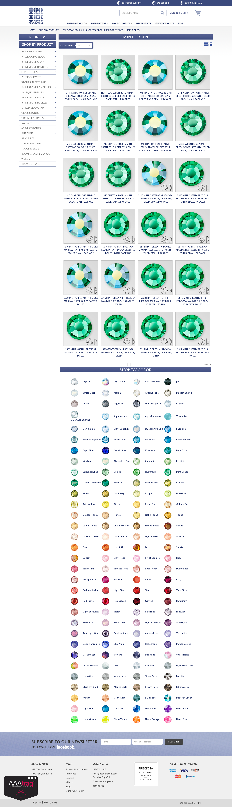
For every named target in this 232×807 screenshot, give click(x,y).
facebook (65, 747)
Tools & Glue (30, 148)
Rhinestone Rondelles (36, 87)
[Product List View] (210, 44)
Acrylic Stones (31, 128)
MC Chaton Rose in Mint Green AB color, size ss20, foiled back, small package (81, 147)
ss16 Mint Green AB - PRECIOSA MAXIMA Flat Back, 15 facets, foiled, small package (81, 250)
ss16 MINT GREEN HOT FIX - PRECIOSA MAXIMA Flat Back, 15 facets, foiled (192, 301)
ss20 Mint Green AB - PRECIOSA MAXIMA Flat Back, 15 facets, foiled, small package (155, 198)
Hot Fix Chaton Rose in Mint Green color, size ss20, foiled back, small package (118, 96)
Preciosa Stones (32, 51)
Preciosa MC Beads (33, 56)
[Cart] (198, 13)
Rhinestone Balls (32, 97)
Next (206, 364)
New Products (143, 23)
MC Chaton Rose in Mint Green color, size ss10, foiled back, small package (118, 198)
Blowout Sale (30, 163)
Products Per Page (68, 45)
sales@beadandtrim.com (105, 773)
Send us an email (193, 3)
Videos (25, 158)
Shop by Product (76, 23)
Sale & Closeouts (121, 23)
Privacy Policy (50, 802)
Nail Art (26, 123)
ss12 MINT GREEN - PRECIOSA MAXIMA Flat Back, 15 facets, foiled (192, 352)
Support (70, 777)
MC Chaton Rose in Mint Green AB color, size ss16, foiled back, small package (155, 147)
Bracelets (27, 138)
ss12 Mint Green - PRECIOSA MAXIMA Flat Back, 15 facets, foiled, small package (155, 250)
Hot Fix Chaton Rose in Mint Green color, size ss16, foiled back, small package (192, 96)
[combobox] (142, 13)
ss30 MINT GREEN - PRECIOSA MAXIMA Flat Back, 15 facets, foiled (80, 352)
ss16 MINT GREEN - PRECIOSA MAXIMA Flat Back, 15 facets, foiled (155, 352)
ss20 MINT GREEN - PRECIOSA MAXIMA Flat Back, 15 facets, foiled (118, 352)
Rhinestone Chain (32, 61)
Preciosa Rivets (31, 77)
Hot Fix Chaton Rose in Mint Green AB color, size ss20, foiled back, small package (81, 96)
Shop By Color (98, 23)
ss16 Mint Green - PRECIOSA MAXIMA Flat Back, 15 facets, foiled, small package (118, 250)
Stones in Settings (33, 82)
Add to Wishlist (116, 384)
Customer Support (132, 3)
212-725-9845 (163, 3)
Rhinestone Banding (34, 66)
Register (183, 12)
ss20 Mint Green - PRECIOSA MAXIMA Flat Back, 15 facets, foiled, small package (192, 198)
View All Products (164, 23)
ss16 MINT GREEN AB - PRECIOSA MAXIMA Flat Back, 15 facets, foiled (118, 301)
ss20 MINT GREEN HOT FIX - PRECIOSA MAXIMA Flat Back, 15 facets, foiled (155, 301)
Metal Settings (31, 143)
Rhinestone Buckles (34, 102)
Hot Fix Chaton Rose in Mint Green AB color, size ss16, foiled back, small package (155, 96)
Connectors (29, 72)
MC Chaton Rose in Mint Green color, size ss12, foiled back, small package (81, 198)
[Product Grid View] (206, 44)
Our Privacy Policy (75, 790)
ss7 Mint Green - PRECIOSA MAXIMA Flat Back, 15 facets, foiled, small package (192, 250)
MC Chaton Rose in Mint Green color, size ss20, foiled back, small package (118, 147)
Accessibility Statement (77, 769)
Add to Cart (116, 381)
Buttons (27, 133)
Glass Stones (30, 112)
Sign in (174, 12)
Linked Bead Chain (33, 107)
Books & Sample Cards (35, 153)
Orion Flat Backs (32, 118)
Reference (71, 773)
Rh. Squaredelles (32, 92)
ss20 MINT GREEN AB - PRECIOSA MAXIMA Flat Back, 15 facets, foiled (81, 301)
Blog (180, 23)
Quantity (116, 374)
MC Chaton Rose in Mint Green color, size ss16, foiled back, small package (192, 147)
